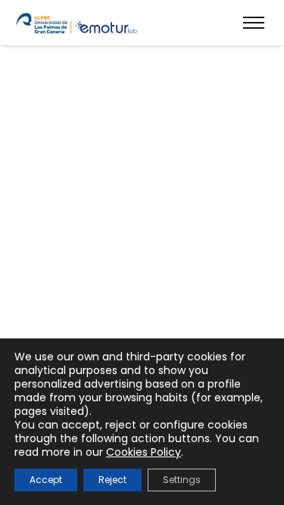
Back (142, 237)
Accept (46, 479)
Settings (182, 479)
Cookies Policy (143, 452)
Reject (112, 479)
